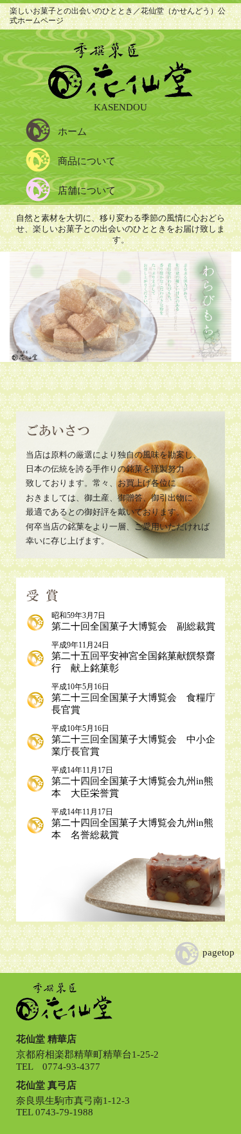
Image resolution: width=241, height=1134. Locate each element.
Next (212, 311)
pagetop (217, 952)
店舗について (87, 190)
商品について (87, 161)
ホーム (72, 131)
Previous (29, 311)
